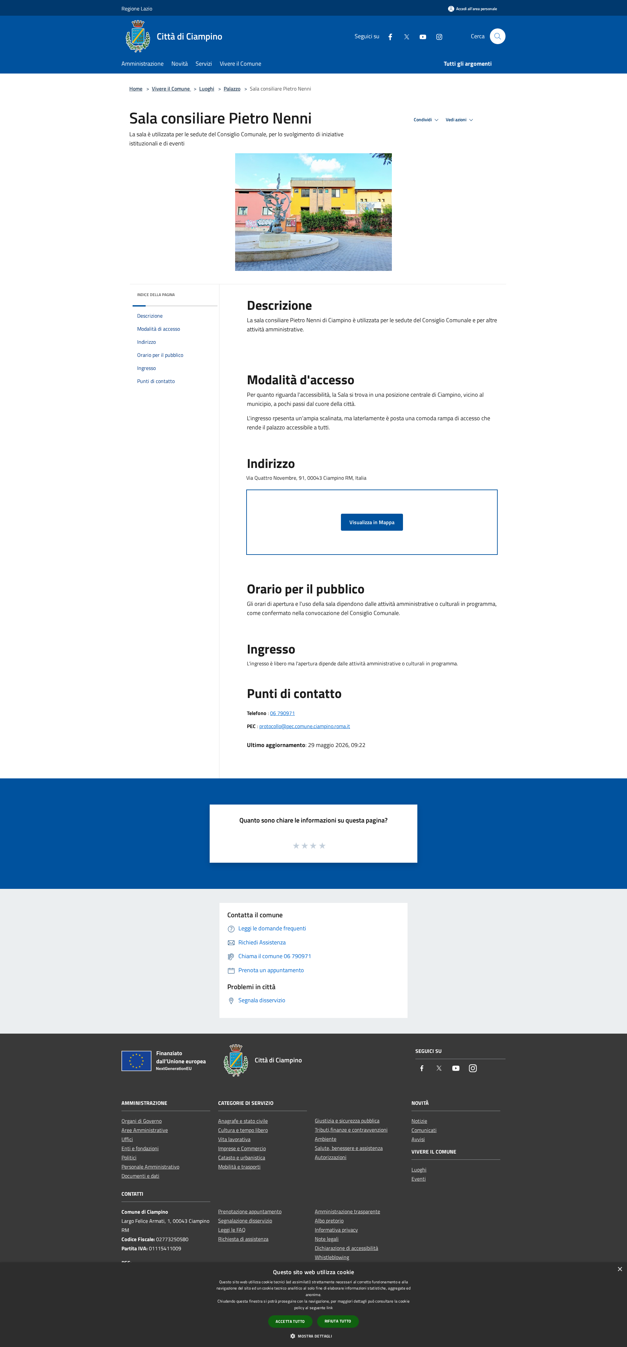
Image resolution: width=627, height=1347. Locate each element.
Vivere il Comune (171, 88)
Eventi (418, 1179)
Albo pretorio (329, 1220)
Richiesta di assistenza (243, 1239)
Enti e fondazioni (140, 1148)
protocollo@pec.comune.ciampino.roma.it (304, 726)
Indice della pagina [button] (156, 294)
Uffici (127, 1139)
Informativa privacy (336, 1230)
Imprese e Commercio (242, 1148)
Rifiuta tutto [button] (338, 1321)
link (330, 1308)
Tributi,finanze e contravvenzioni (351, 1130)
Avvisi (418, 1139)
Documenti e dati (140, 1176)
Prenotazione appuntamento (249, 1211)
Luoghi (206, 88)
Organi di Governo (141, 1121)
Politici (129, 1157)
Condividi (423, 119)
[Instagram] (436, 36)
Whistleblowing (332, 1257)
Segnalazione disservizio (245, 1220)
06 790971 (282, 713)
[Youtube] (420, 36)
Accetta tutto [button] (290, 1321)
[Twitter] (403, 36)
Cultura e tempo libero (243, 1130)
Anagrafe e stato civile (243, 1121)
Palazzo (232, 88)
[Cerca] (498, 36)
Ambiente (325, 1139)
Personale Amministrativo (150, 1167)
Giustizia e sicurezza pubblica (347, 1120)
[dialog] (313, 1304)
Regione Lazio (136, 8)
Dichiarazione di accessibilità (346, 1248)
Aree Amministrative (144, 1130)
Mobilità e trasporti (239, 1167)
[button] (313, 1336)
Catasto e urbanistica (241, 1157)
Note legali (327, 1239)
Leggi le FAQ (232, 1230)
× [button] (619, 1269)
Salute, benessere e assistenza (349, 1148)
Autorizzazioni (330, 1157)
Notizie (419, 1121)
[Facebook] (387, 36)
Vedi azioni (456, 119)
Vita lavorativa (234, 1139)
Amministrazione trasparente (347, 1211)
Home (135, 88)
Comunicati (424, 1130)
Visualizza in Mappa (371, 522)
